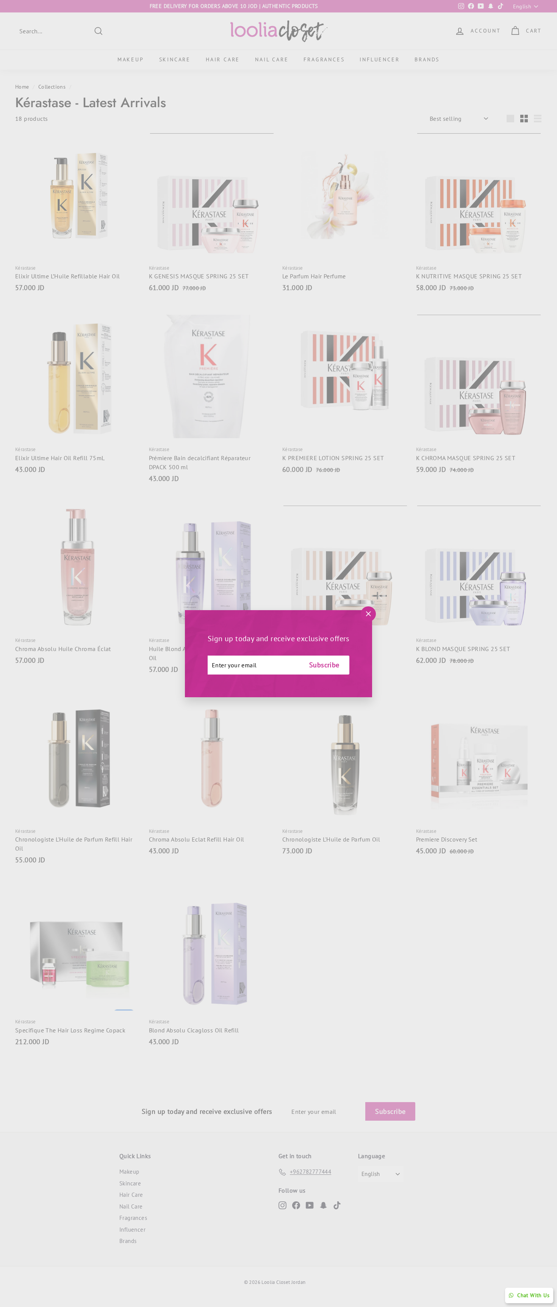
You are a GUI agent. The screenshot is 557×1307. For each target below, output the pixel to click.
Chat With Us (533, 1295)
